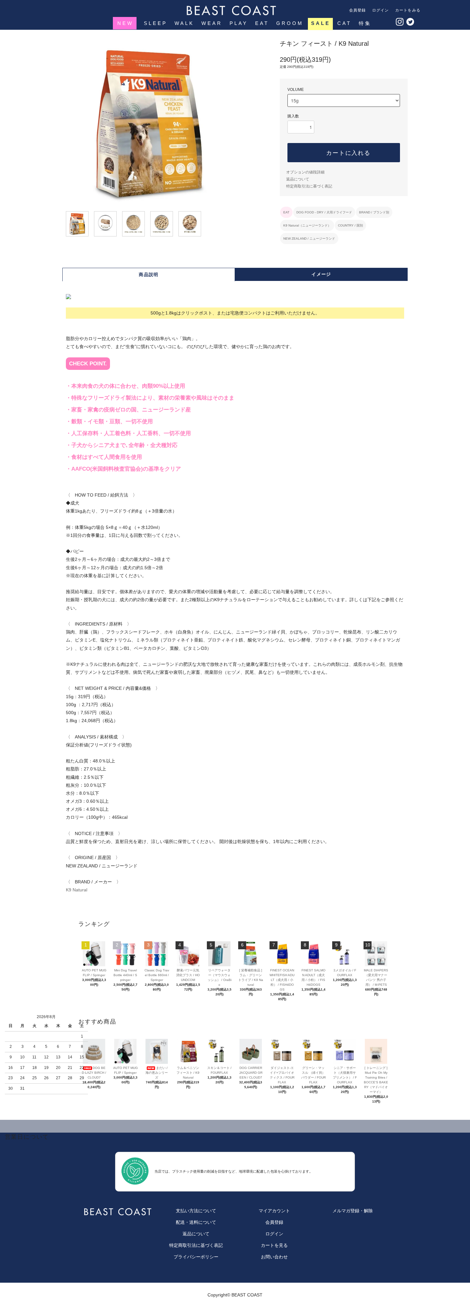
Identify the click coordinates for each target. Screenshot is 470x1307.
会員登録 (357, 10)
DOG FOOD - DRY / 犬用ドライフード (324, 212)
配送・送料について (196, 1222)
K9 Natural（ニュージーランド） (307, 225)
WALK (184, 23)
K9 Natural (76, 889)
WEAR (211, 23)
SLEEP (155, 23)
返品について (297, 179)
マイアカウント (274, 1210)
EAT (262, 23)
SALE (320, 23)
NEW (125, 23)
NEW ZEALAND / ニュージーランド (309, 238)
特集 (365, 23)
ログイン (380, 10)
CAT (344, 23)
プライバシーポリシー (196, 1256)
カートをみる (407, 10)
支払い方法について (196, 1210)
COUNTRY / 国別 (350, 225)
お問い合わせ (274, 1256)
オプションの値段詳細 (305, 172)
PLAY (239, 23)
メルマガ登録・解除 (353, 1210)
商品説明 (149, 274)
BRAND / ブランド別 (374, 212)
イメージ (321, 274)
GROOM (289, 23)
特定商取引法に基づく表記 (309, 186)
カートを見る (274, 1245)
